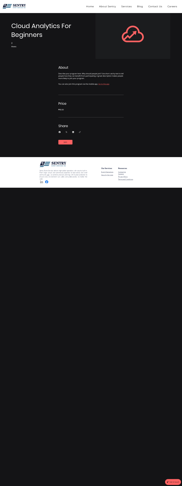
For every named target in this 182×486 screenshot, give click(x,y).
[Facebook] (47, 182)
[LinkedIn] (41, 182)
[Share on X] (66, 132)
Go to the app (103, 84)
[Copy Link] (80, 132)
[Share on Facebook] (59, 132)
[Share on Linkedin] (73, 132)
